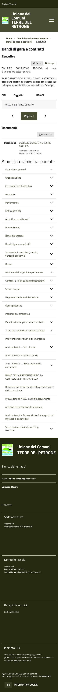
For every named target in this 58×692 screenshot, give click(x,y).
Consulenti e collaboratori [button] (18, 186)
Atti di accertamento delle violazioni (24, 407)
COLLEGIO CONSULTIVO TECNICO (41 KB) (35, 144)
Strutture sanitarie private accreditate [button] (25, 330)
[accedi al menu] (51, 19)
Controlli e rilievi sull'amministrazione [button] (24, 280)
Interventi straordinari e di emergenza (25, 339)
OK (8, 684)
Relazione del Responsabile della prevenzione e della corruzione (29, 388)
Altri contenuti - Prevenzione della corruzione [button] (23, 365)
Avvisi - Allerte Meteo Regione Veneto (19, 478)
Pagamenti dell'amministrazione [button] (22, 297)
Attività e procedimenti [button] (17, 219)
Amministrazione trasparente (32, 38)
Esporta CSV (46, 134)
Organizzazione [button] (13, 177)
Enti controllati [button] (13, 211)
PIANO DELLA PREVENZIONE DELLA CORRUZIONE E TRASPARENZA (24, 376)
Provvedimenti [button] (12, 227)
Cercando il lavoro (10, 486)
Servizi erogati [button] (12, 289)
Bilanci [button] (8, 264)
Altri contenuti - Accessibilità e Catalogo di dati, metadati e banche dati (30, 416)
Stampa (50, 63)
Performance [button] (12, 202)
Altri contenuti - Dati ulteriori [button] (20, 347)
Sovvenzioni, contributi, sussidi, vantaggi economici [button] (21, 254)
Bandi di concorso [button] (14, 236)
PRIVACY (46, 676)
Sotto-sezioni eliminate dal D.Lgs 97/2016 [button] (22, 428)
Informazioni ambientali (17, 314)
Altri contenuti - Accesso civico (21, 355)
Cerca (38, 63)
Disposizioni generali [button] (15, 169)
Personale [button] (10, 194)
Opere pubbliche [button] (13, 305)
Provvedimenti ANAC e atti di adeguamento (27, 399)
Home (9, 38)
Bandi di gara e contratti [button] (17, 244)
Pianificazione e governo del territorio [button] (24, 322)
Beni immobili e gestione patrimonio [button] (24, 272)
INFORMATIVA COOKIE (26, 685)
